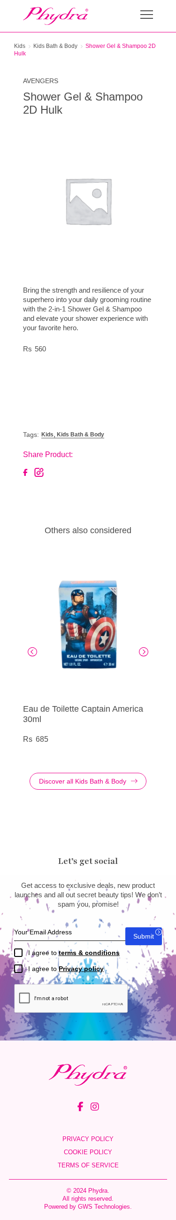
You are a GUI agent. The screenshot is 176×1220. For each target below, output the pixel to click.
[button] (32, 652)
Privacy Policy (88, 1138)
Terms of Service (88, 1165)
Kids (19, 46)
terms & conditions (89, 952)
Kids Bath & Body (55, 46)
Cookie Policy (88, 1152)
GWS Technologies (104, 1206)
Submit (143, 936)
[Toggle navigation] (146, 15)
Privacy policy (81, 968)
